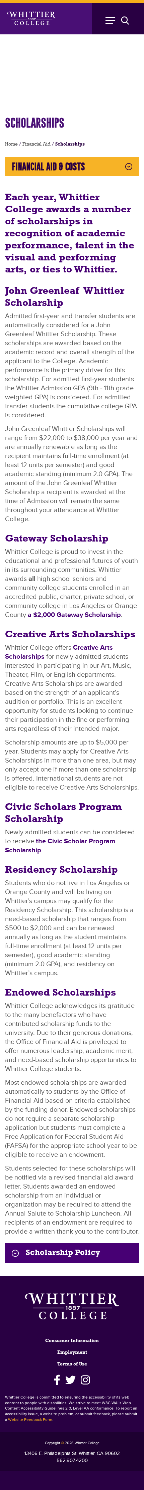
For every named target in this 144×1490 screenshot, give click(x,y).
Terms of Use (72, 1364)
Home (11, 144)
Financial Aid (36, 144)
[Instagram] (85, 1380)
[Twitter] (70, 1380)
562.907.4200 (72, 1460)
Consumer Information (72, 1340)
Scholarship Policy (63, 1253)
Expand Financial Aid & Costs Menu (128, 166)
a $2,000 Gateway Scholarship (74, 615)
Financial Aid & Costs (48, 166)
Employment (72, 1352)
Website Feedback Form (30, 1419)
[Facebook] (57, 1380)
